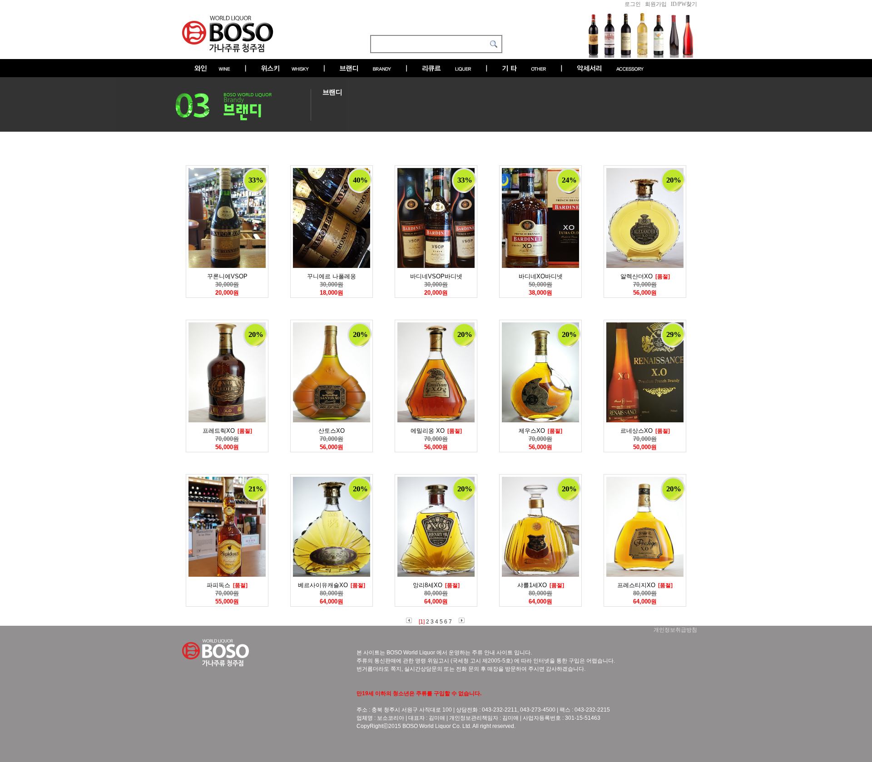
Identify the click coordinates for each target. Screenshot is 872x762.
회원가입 (656, 4)
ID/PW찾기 (684, 4)
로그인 (632, 4)
